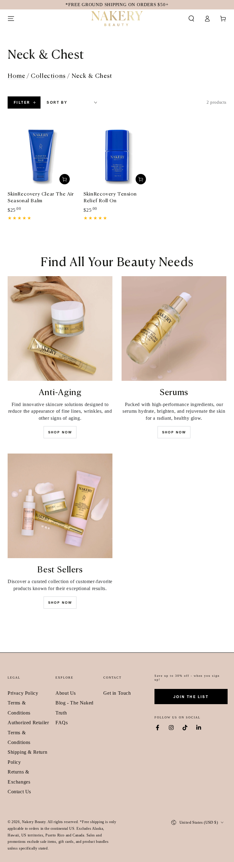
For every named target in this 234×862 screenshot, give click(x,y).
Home (16, 75)
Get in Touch (117, 693)
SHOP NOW (60, 432)
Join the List (190, 697)
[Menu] (11, 18)
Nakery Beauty (34, 822)
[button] (191, 18)
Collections (48, 75)
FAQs (61, 722)
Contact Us (19, 791)
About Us (65, 693)
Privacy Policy (23, 693)
